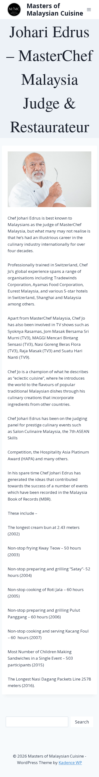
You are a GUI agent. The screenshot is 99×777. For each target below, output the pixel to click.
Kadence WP (70, 762)
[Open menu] (88, 9)
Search (82, 722)
